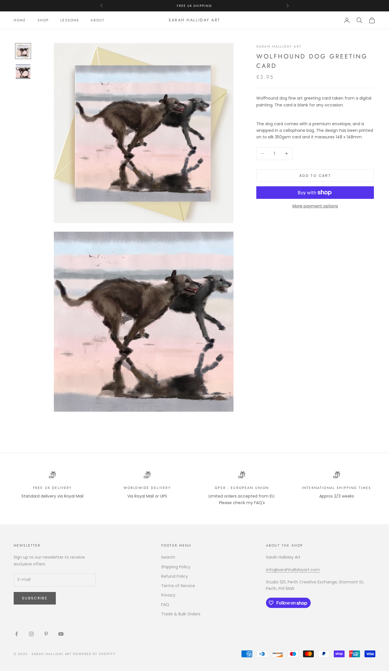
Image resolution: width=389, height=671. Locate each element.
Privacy (168, 595)
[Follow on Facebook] (16, 634)
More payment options (315, 206)
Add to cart (315, 175)
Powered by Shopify (94, 654)
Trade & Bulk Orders (180, 614)
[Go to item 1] (23, 51)
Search (168, 557)
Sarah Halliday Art (279, 46)
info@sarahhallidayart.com (293, 570)
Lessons (69, 20)
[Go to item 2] (23, 72)
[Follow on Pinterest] (46, 634)
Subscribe (35, 598)
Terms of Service (178, 586)
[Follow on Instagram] (31, 634)
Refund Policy (174, 576)
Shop (43, 20)
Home (20, 20)
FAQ (165, 604)
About (98, 20)
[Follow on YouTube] (61, 634)
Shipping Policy (176, 567)
